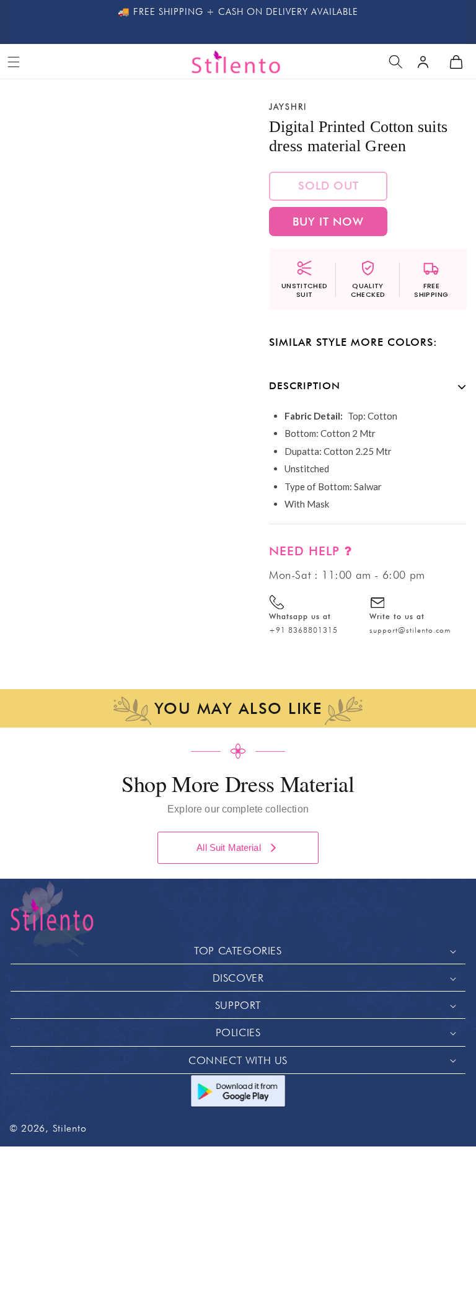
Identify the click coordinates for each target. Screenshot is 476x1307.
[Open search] (395, 62)
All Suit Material (228, 847)
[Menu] (13, 62)
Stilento (70, 1128)
